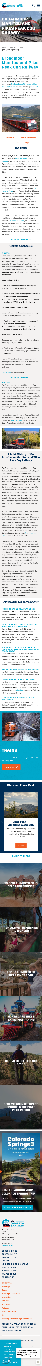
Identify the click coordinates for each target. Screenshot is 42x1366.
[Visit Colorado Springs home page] (8, 5)
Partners (5, 1301)
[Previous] (1, 821)
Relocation (6, 1297)
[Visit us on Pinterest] (26, 1347)
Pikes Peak (34, 87)
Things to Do (9, 1257)
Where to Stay (10, 1271)
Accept (13, 1362)
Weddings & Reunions (11, 1294)
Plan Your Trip (10, 1331)
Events (6, 1261)
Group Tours (7, 1283)
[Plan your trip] (20, 5)
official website (16, 420)
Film (31, 1340)
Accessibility (9, 1254)
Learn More (9, 767)
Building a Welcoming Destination (17, 1319)
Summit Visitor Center (16, 221)
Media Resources (9, 1312)
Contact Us (8, 1277)
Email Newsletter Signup (16, 1327)
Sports (5, 1290)
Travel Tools (9, 1274)
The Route (10, 138)
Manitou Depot (21, 158)
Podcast (5, 1308)
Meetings (6, 1286)
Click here (20, 690)
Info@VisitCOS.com (7, 1245)
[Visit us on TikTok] (31, 1347)
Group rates (6, 372)
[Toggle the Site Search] (33, 5)
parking (5, 161)
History (16, 143)
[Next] (40, 821)
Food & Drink (9, 1267)
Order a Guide (9, 1251)
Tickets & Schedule (28, 138)
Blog (4, 1315)
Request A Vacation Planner (17, 1208)
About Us (6, 1304)
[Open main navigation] (38, 5)
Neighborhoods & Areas (15, 1264)
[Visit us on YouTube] (21, 1347)
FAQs (27, 143)
